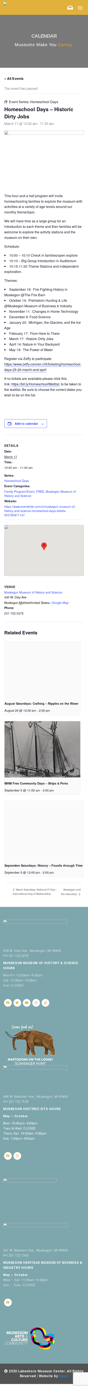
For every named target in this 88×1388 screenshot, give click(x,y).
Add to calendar (26, 423)
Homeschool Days (16, 481)
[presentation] (42, 669)
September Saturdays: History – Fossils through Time (43, 865)
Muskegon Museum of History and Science (33, 592)
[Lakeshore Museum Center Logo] (5, 3)
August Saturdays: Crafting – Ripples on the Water (41, 703)
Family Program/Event (19, 491)
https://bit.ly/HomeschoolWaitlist (35, 384)
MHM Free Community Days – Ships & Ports (36, 783)
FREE (40, 491)
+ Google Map (59, 603)
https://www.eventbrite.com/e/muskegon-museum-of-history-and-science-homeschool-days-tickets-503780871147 (40, 510)
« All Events (13, 78)
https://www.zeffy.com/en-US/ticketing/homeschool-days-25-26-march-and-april (42, 367)
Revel (63, 1376)
